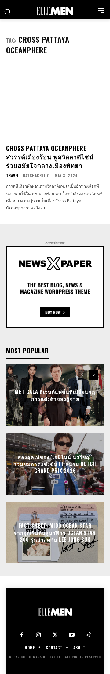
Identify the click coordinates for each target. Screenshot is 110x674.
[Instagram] (38, 635)
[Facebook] (21, 635)
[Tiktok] (89, 635)
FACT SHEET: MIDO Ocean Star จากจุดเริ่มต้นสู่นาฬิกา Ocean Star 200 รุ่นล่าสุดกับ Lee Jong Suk (55, 532)
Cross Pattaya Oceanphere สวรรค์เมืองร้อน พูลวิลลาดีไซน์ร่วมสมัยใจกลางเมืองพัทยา (50, 156)
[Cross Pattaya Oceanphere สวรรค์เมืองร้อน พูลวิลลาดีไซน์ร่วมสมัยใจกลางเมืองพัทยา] (55, 101)
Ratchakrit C (36, 175)
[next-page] (93, 375)
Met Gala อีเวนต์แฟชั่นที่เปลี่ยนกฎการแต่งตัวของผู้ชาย (55, 395)
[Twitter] (55, 635)
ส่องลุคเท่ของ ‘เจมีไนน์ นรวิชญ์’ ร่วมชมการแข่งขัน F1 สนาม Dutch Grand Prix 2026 (55, 464)
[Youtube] (72, 635)
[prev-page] (82, 375)
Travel (12, 176)
